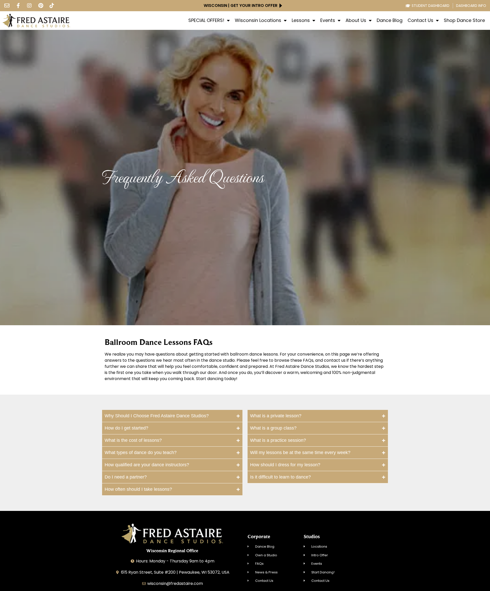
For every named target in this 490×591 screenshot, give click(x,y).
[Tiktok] (51, 5)
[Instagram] (29, 5)
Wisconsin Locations (258, 20)
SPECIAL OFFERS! (206, 20)
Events (327, 20)
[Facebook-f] (18, 5)
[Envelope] (7, 5)
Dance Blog (389, 20)
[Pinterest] (40, 5)
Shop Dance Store (464, 20)
